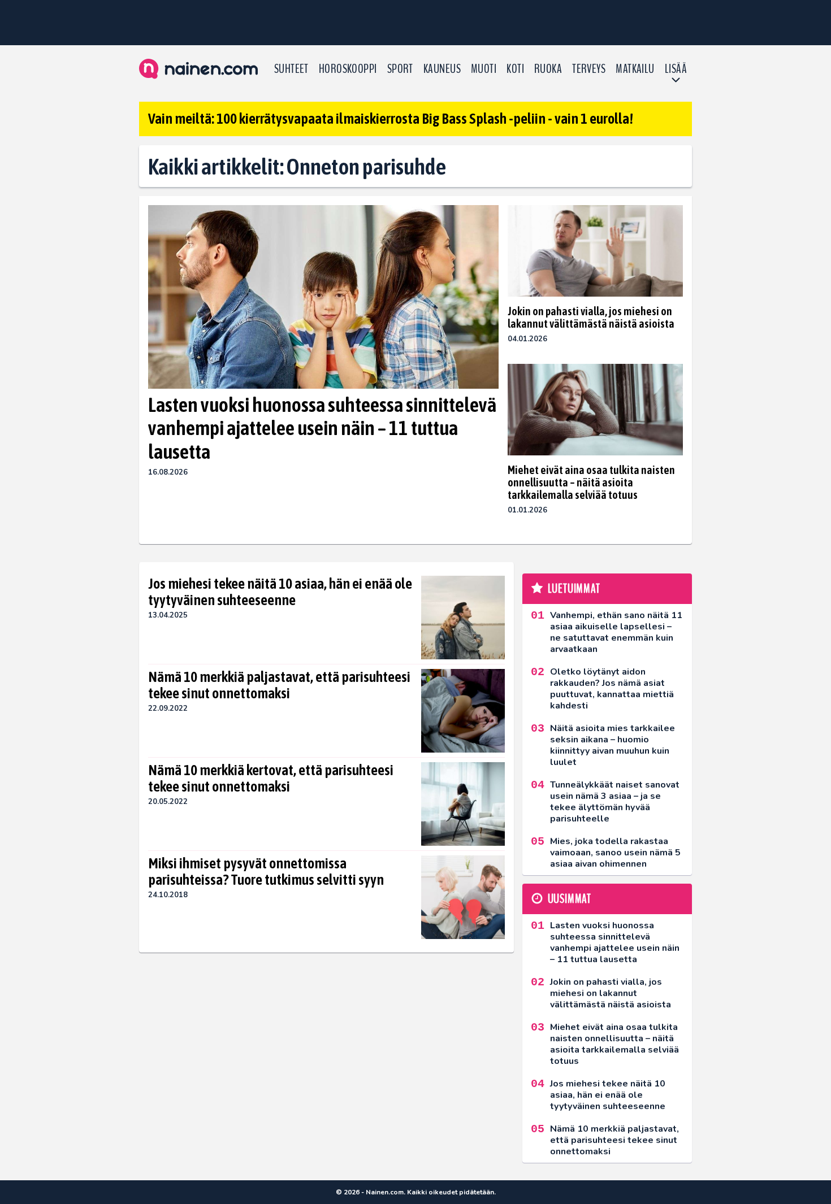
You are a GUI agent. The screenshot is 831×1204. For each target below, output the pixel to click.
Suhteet (291, 68)
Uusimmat (569, 898)
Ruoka (548, 68)
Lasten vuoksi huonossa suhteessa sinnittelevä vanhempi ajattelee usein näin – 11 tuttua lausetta (322, 428)
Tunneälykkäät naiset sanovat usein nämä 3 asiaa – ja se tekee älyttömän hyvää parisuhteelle (614, 802)
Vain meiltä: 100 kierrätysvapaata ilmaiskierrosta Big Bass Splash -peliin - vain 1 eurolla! (390, 118)
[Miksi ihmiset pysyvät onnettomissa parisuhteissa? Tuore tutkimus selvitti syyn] (463, 897)
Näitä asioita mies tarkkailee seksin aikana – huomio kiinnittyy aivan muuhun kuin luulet (612, 745)
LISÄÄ (676, 68)
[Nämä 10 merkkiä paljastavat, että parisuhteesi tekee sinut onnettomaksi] (463, 711)
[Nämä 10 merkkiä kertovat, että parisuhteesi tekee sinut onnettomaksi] (463, 804)
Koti (515, 68)
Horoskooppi (348, 68)
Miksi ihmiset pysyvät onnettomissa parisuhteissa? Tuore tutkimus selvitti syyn (266, 872)
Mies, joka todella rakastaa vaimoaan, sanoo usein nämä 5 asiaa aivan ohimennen (615, 852)
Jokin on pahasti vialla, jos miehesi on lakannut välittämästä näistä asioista (591, 317)
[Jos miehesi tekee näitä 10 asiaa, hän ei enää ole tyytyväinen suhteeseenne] (463, 617)
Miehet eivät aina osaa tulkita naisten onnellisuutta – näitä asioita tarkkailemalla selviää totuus (591, 482)
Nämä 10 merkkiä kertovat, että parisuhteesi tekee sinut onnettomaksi (270, 779)
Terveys (588, 68)
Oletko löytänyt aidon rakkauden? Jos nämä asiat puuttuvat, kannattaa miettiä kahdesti (612, 689)
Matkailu (635, 68)
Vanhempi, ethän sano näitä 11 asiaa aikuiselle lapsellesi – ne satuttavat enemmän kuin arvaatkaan (616, 632)
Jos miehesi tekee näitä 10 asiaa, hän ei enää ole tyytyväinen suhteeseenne (280, 592)
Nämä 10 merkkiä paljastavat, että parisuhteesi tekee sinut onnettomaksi (279, 685)
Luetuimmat (574, 588)
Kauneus (442, 68)
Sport (400, 68)
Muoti (483, 68)
